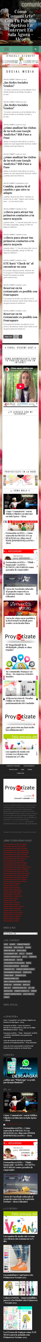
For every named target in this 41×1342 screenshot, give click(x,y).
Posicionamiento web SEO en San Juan (15, 871)
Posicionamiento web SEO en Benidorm (15, 850)
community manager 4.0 (21, 991)
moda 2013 (7, 988)
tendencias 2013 (9, 969)
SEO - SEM (31, 988)
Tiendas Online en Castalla (11, 894)
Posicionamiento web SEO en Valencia (15, 877)
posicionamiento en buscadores (14, 963)
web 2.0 (21, 954)
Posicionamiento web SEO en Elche (14, 859)
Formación (20, 773)
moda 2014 (26, 985)
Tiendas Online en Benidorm (12, 890)
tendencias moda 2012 (19, 988)
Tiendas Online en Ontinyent (12, 908)
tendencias (32, 957)
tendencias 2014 (20, 975)
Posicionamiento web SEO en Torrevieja (15, 875)
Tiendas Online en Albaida (11, 883)
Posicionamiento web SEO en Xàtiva (14, 881)
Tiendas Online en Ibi (10, 900)
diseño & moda (21, 950)
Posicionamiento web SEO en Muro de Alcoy (17, 867)
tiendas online (8, 975)
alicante (12, 944)
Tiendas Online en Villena (11, 919)
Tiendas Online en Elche (11, 898)
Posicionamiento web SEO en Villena (15, 879)
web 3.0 (24, 957)
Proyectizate (13, 769)
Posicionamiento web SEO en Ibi (13, 861)
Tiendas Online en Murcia (11, 904)
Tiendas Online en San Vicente (13, 912)
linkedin (33, 991)
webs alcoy (24, 966)
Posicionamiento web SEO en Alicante (15, 848)
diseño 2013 (7, 985)
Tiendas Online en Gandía (11, 902)
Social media (8, 947)
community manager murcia (12, 994)
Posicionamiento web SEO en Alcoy (14, 846)
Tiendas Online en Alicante (11, 888)
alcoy (6, 944)
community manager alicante (25, 969)
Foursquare (17, 985)
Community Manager (13, 766)
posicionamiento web (10, 954)
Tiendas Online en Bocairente (12, 892)
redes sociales (18, 947)
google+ (6, 997)
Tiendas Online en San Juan (12, 910)
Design (30, 769)
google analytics (28, 994)
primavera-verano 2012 (11, 978)
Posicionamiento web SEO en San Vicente (16, 873)
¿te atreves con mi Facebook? (20, 413)
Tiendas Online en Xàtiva (11, 921)
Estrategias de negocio (11, 966)
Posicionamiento (29, 766)
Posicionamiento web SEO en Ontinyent (15, 869)
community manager (23, 944)
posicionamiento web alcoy (12, 972)
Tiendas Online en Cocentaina (12, 896)
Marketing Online (9, 950)
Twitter (19, 960)
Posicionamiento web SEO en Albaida (15, 844)
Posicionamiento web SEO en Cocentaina (16, 857)
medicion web (8, 991)
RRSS (22, 769)
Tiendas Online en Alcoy (10, 886)
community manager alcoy (12, 957)
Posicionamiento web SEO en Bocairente (16, 852)
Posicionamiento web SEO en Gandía (15, 863)
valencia (28, 947)
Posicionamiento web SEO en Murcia (14, 865)
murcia (28, 963)
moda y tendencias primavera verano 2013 (17, 982)
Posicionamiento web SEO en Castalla (15, 854)
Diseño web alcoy (9, 960)
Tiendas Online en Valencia (11, 917)
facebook (29, 954)
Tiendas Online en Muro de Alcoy (13, 906)
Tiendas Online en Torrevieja (12, 915)
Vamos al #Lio (7, 931)
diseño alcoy (27, 972)
